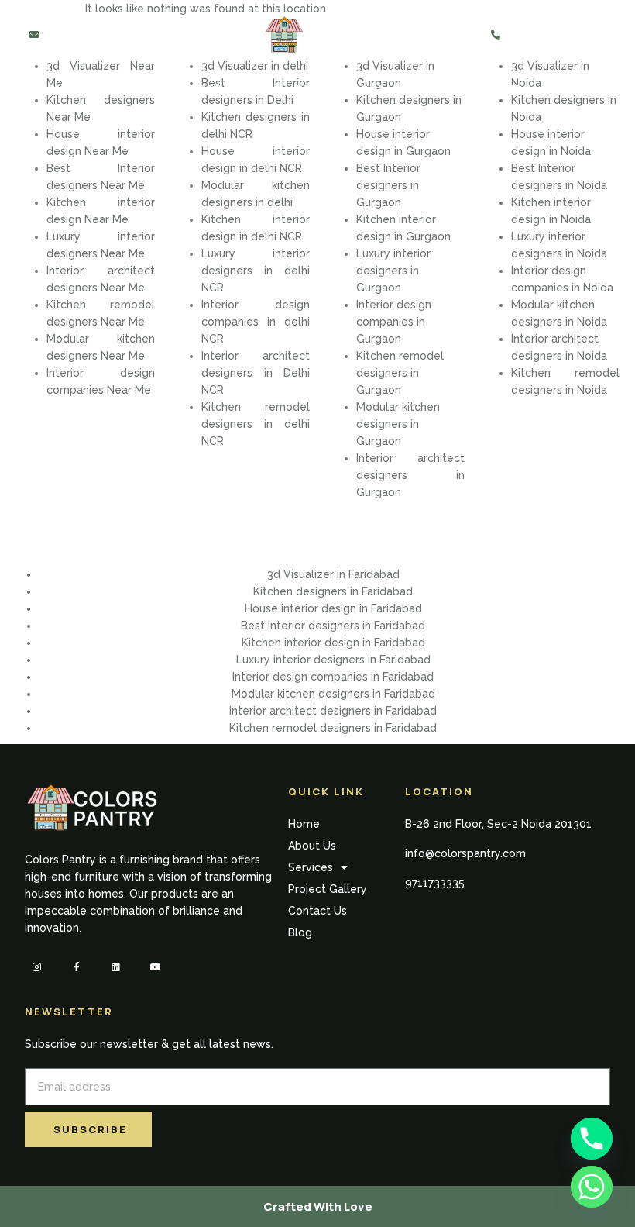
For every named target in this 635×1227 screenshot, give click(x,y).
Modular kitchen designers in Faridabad (333, 694)
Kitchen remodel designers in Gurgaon (400, 373)
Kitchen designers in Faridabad (333, 591)
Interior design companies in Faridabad (333, 676)
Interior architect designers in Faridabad (333, 711)
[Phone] (592, 1139)
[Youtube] (156, 967)
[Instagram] (37, 967)
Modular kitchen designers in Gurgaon (398, 424)
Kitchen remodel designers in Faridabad (333, 728)
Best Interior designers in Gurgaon (388, 185)
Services (230, 88)
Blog (560, 88)
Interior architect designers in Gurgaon (410, 475)
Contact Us (480, 88)
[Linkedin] (116, 967)
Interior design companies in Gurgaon (393, 321)
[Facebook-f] (76, 967)
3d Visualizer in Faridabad (333, 574)
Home (75, 88)
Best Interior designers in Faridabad (333, 625)
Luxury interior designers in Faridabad (333, 659)
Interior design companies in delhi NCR (255, 321)
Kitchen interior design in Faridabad (333, 642)
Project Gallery (357, 88)
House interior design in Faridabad (333, 608)
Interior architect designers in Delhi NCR (255, 373)
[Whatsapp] (592, 1187)
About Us (146, 88)
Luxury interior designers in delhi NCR (255, 270)
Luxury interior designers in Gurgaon (393, 270)
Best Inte (534, 168)
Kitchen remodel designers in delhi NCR (255, 424)
